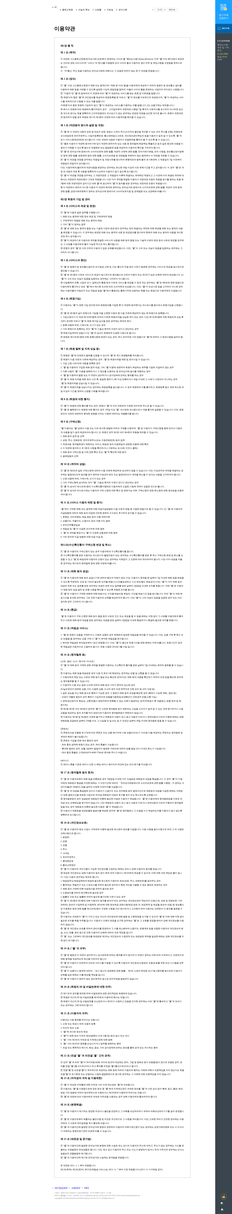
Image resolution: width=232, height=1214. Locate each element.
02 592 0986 (222, 54)
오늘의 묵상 (84, 10)
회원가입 (172, 10)
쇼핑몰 (98, 10)
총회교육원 (67, 10)
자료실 (110, 10)
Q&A (86, 1188)
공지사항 (123, 10)
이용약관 (76, 1188)
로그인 (159, 10)
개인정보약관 (61, 1188)
